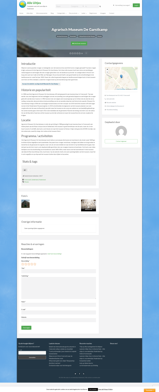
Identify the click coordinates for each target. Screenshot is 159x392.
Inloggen (103, 13)
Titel (23, 268)
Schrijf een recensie (80, 43)
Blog (52, 13)
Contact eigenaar (121, 141)
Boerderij (73, 36)
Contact (111, 13)
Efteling (95, 365)
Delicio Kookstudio (86, 353)
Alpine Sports (88, 363)
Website (23, 317)
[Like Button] (24, 170)
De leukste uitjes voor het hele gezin (60, 365)
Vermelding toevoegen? (122, 5)
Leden (83, 13)
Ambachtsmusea (62, 36)
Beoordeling (25, 261)
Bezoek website (111, 102)
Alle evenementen (41, 13)
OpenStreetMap (121, 89)
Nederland (42, 179)
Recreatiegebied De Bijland (93, 346)
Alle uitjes (30, 13)
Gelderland (34, 179)
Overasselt (27, 179)
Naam (23, 302)
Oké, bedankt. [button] (93, 389)
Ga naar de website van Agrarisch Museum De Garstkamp (40, 84)
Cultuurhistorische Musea (87, 36)
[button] (121, 76)
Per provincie (73, 13)
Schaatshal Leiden (85, 361)
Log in (136, 5)
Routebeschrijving (112, 109)
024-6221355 (110, 99)
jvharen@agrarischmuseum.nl (115, 106)
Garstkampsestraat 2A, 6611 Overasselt (118, 95)
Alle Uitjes (34, 3)
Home (21, 13)
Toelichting (25, 276)
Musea (99, 36)
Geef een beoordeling (54, 254)
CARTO (135, 89)
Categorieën (61, 13)
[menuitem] (122, 5)
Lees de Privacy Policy (105, 389)
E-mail (23, 309)
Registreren (93, 13)
